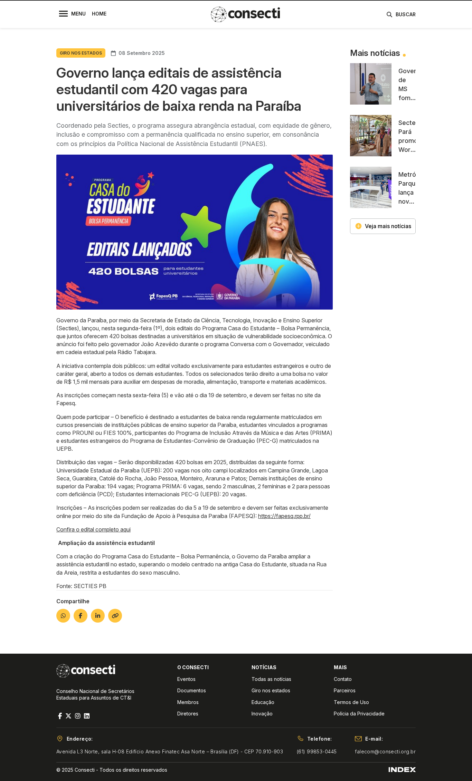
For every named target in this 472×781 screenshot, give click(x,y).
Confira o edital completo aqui (93, 529)
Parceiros (345, 690)
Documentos (191, 690)
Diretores (187, 713)
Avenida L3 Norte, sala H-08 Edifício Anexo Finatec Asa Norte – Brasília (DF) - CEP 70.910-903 (169, 751)
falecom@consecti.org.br (385, 751)
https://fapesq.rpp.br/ (284, 515)
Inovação (262, 713)
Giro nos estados (271, 690)
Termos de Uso (351, 702)
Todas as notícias (271, 679)
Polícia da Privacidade (359, 713)
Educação (263, 702)
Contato (343, 679)
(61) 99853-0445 (317, 751)
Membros (188, 702)
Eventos (186, 679)
